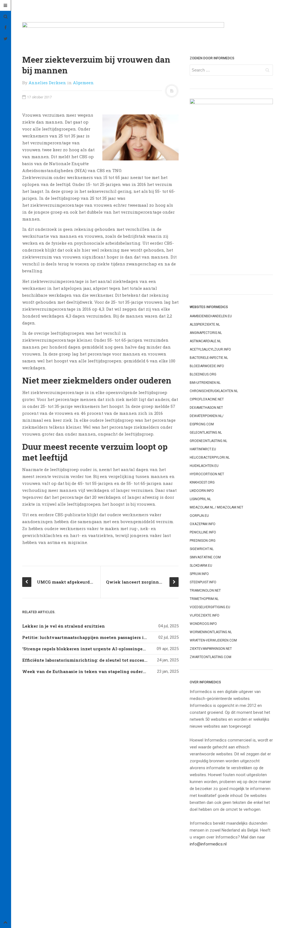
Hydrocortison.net (207, 474)
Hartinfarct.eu (203, 449)
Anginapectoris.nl (206, 333)
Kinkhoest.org (202, 482)
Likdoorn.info (202, 491)
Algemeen (83, 82)
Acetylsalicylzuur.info (210, 349)
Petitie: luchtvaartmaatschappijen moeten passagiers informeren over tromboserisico (117, 637)
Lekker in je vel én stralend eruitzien (63, 626)
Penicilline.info (203, 532)
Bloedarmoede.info (207, 366)
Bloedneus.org (203, 374)
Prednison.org (202, 541)
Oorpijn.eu (199, 516)
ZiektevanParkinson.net (211, 649)
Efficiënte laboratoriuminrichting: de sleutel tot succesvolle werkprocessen (106, 660)
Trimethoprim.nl (204, 599)
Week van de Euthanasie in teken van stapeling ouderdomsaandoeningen (104, 671)
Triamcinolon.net (205, 590)
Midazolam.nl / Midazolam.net (216, 507)
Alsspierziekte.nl (205, 324)
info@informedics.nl (208, 844)
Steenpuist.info (203, 582)
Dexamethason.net (206, 408)
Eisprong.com (202, 424)
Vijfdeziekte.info (204, 615)
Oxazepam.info (202, 524)
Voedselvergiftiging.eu (210, 607)
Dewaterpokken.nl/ (207, 416)
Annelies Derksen (47, 82)
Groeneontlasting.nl (208, 441)
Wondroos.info (203, 624)
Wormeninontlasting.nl (211, 632)
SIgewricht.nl (202, 549)
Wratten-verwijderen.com (213, 640)
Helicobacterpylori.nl (210, 457)
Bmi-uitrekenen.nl (205, 383)
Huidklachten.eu (204, 466)
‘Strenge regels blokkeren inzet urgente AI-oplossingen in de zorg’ (96, 648)
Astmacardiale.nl (205, 341)
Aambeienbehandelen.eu (211, 316)
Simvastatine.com (205, 557)
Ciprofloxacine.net (207, 399)
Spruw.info (199, 574)
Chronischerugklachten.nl (214, 391)
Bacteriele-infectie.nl (209, 358)
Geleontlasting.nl (206, 432)
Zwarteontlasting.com (210, 657)
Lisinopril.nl (200, 499)
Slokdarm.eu (201, 565)
